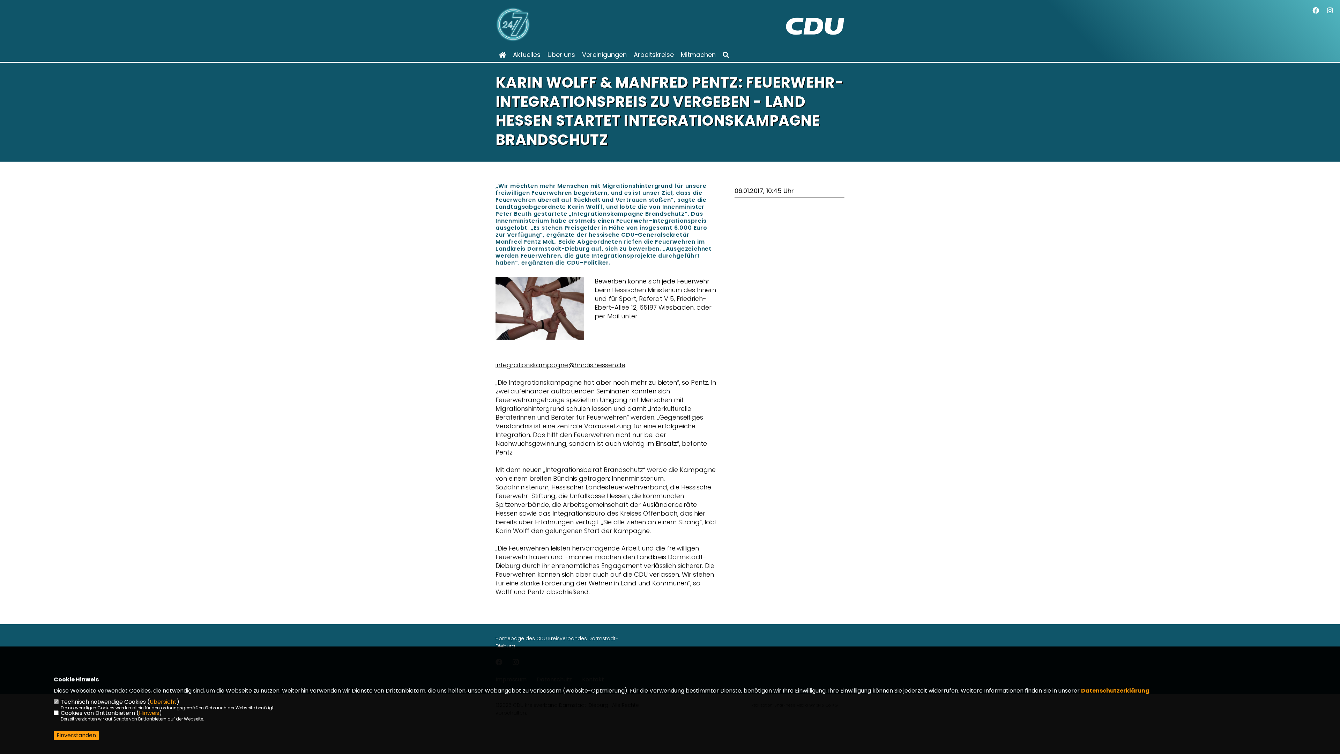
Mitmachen (698, 55)
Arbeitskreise (654, 55)
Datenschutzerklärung (1115, 691)
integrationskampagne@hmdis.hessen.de (560, 365)
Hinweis (149, 713)
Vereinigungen (604, 55)
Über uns (561, 55)
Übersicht (163, 702)
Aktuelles (527, 55)
